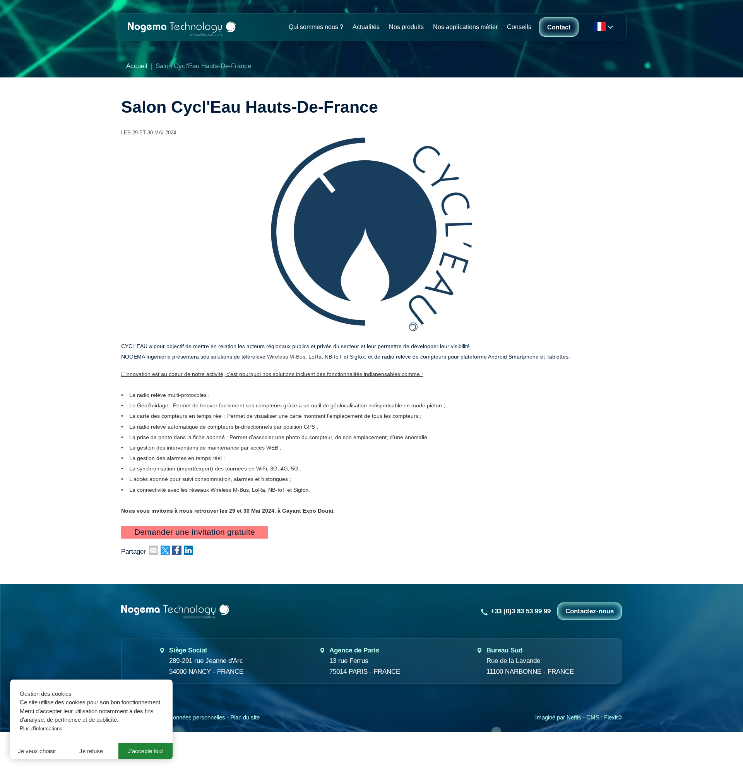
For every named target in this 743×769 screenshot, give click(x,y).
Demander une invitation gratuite (194, 532)
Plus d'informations (41, 728)
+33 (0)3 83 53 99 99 (521, 611)
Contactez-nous (589, 611)
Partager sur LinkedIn (188, 550)
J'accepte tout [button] (145, 751)
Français (599, 26)
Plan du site (245, 717)
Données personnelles (197, 717)
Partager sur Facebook (176, 550)
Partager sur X (165, 550)
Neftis (574, 717)
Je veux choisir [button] (37, 751)
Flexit (611, 717)
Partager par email (153, 550)
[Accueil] (182, 27)
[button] (371, 233)
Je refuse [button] (91, 751)
